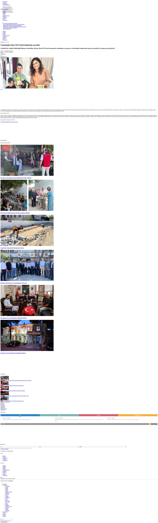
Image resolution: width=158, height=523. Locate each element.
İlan (20, 25)
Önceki (1, 140)
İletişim (7, 28)
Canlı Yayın (5, 3)
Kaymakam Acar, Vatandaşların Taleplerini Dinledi (13, 318)
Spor (12, 26)
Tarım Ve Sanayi (6, 15)
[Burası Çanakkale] (4, 9)
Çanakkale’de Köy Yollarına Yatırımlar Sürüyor (13, 400)
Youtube (15, 23)
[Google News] (3, 56)
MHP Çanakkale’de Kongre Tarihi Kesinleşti (14, 385)
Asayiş (4, 11)
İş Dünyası (14, 25)
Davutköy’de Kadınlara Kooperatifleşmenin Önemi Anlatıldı (15, 178)
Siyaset (8, 27)
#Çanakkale (2, 121)
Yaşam (4, 14)
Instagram (12, 23)
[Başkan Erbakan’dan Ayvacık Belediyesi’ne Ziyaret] (27, 280)
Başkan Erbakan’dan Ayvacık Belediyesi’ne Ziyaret (13, 283)
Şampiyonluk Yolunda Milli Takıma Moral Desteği (14, 390)
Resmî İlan (5, 20)
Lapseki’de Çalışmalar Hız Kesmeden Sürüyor (12, 248)
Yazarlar (4, 514)
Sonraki (5, 140)
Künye (4, 28)
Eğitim (4, 12)
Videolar (4, 2)
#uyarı (17, 121)
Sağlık (14, 26)
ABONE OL (3, 409)
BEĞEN (2, 403)
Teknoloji (5, 17)
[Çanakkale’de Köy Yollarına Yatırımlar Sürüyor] (4, 399)
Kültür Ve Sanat (23, 26)
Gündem (4, 26)
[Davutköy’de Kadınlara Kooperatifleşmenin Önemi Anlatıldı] (27, 175)
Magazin (18, 26)
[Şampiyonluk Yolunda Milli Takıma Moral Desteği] (4, 389)
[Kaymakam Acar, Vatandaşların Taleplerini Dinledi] (27, 315)
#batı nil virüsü (12, 121)
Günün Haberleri (6, 4)
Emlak (4, 13)
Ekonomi (5, 27)
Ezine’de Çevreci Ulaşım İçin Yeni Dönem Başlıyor (13, 353)
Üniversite (15, 27)
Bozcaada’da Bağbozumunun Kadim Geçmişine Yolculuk (15, 213)
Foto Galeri (5, 1)
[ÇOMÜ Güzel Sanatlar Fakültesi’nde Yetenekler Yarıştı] (4, 394)
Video (4, 512)
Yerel (4, 19)
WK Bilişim (10, 480)
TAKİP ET (2, 405)
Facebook (5, 23)
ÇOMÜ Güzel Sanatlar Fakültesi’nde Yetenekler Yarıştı (17, 395)
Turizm (11, 27)
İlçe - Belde (8, 26)
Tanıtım (10, 25)
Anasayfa (2, 42)
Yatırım (18, 25)
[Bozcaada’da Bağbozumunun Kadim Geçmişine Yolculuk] (27, 210)
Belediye (4, 16)
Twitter (8, 23)
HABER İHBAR (3, 521)
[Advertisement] (37, 99)
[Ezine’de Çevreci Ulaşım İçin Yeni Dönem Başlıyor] (27, 350)
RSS (10, 28)
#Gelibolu (7, 121)
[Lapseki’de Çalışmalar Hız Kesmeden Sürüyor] (27, 245)
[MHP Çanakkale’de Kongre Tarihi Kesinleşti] (4, 384)
